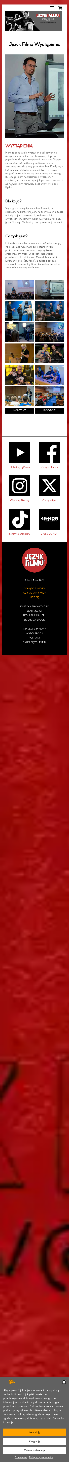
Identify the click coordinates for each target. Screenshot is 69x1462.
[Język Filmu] (33, 30)
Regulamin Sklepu (34, 615)
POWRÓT (49, 410)
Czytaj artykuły (34, 593)
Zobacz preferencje (34, 1450)
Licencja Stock (34, 620)
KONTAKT (19, 410)
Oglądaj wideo (34, 588)
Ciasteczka (21, 1457)
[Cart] (60, 7)
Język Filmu (32, 580)
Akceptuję (34, 1432)
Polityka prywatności (41, 1457)
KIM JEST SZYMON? (34, 629)
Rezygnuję (34, 1441)
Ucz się (34, 597)
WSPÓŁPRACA (34, 633)
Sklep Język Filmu (34, 642)
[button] (64, 1382)
